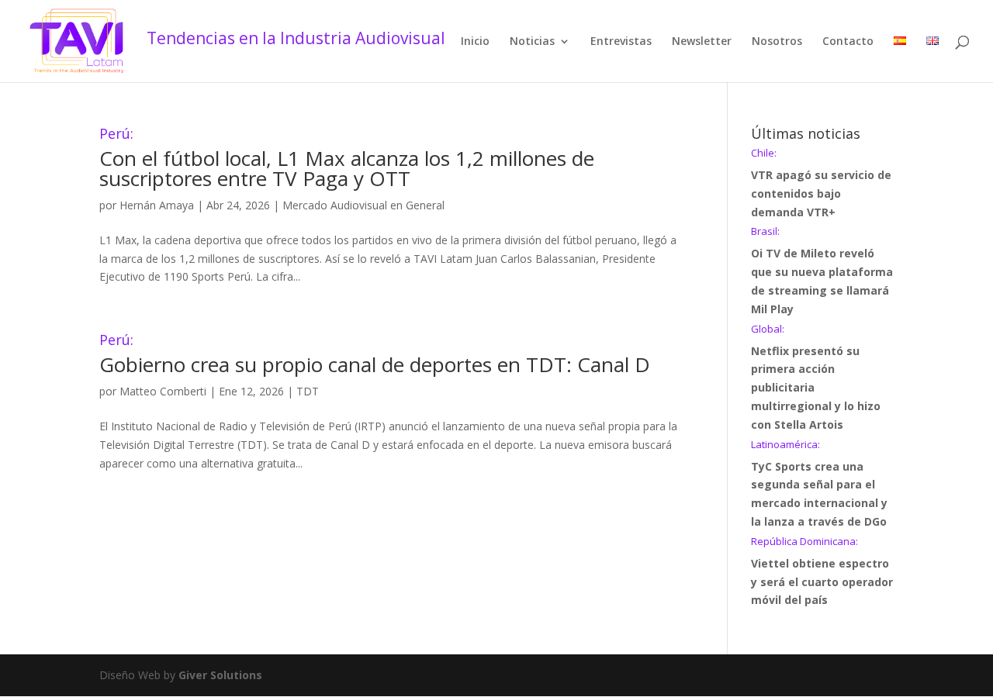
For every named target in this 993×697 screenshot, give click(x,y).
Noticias (532, 42)
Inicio (475, 42)
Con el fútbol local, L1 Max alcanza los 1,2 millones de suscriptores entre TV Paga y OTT (346, 159)
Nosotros (777, 42)
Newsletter (702, 42)
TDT (307, 391)
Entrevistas (621, 42)
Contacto (848, 42)
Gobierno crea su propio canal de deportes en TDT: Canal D (374, 355)
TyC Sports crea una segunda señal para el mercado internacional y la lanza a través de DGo (819, 484)
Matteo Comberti (162, 391)
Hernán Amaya (156, 205)
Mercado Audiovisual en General (363, 205)
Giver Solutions (220, 675)
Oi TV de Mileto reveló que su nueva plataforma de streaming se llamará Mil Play (822, 271)
